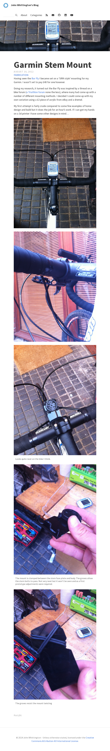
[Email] (53, 15)
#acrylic (18, 715)
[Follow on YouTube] (71, 15)
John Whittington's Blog (25, 5)
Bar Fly (35, 78)
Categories (36, 15)
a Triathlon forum (35, 92)
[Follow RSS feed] (47, 15)
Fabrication (21, 75)
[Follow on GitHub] (59, 15)
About (24, 15)
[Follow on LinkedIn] (66, 15)
